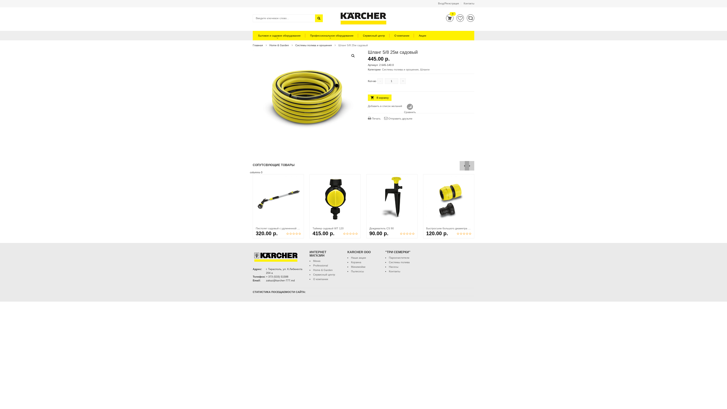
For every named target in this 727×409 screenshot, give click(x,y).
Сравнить (470, 18)
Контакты (469, 3)
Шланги (425, 69)
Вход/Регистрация (448, 3)
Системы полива (399, 262)
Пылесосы (357, 271)
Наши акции (358, 257)
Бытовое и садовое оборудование (279, 35)
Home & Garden (279, 45)
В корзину (383, 97)
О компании (401, 35)
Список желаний (460, 18)
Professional (320, 265)
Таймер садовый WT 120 (328, 228)
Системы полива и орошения (313, 45)
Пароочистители (399, 257)
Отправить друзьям (400, 118)
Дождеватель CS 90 (381, 228)
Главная (258, 45)
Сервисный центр (374, 35)
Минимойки (358, 266)
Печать (376, 118)
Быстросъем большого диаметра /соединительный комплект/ (464, 228)
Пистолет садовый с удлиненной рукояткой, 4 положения (291, 228)
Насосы (393, 266)
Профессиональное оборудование (331, 35)
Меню (317, 260)
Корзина (449, 18)
